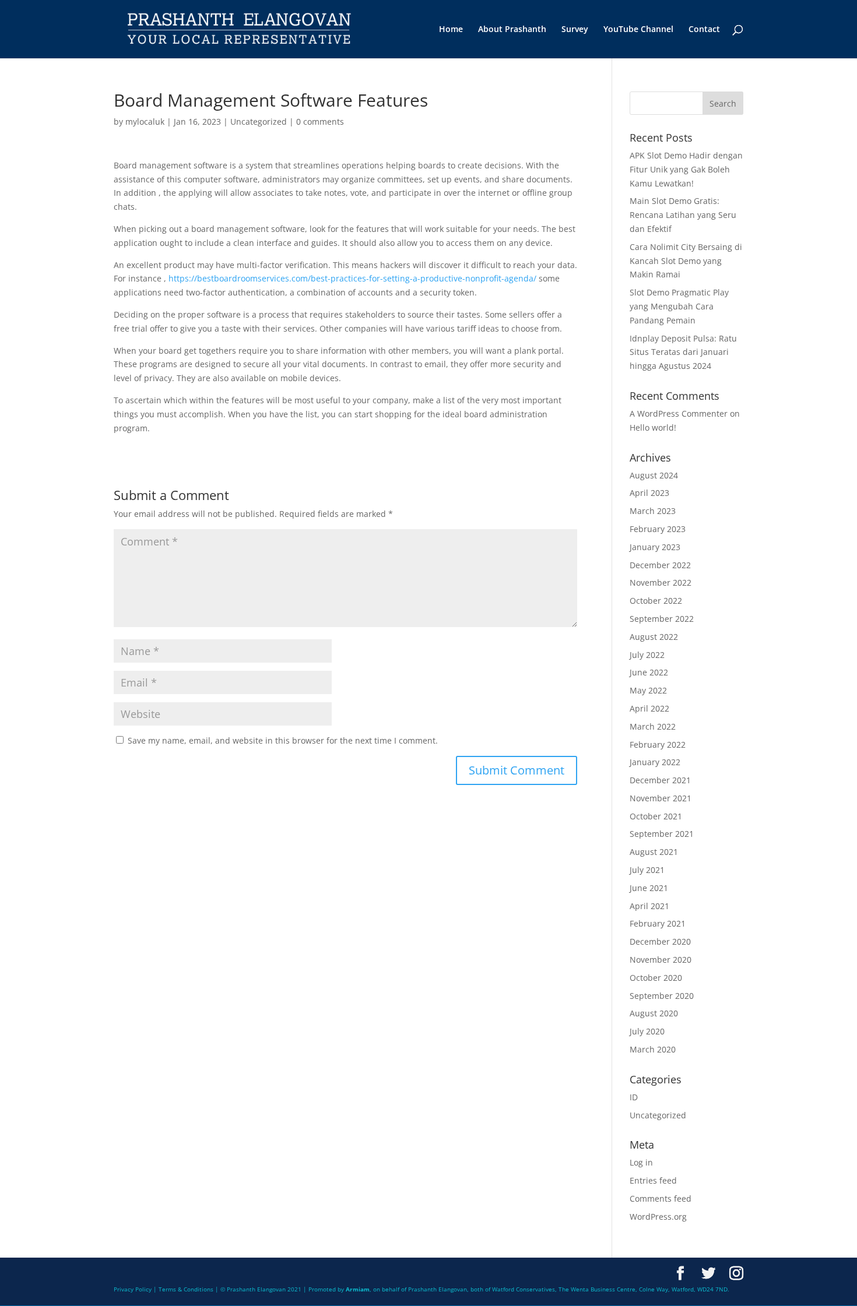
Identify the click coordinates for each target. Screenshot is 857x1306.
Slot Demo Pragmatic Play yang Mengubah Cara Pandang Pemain (679, 306)
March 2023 (653, 510)
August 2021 (654, 851)
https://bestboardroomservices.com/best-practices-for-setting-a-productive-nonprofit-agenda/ (352, 278)
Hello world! (653, 427)
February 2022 (658, 744)
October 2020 (656, 977)
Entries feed (653, 1180)
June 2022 (649, 672)
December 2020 (660, 941)
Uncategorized (258, 121)
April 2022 (649, 708)
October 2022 (656, 600)
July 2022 (647, 654)
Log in (641, 1162)
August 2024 (654, 475)
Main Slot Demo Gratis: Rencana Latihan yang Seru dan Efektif (683, 214)
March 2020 (653, 1049)
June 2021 (649, 887)
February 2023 (658, 528)
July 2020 (647, 1031)
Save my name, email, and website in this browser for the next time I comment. (283, 740)
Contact (704, 29)
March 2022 (653, 726)
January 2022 (655, 762)
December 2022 (660, 565)
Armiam (358, 1289)
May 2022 (648, 690)
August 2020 (654, 1013)
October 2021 (656, 816)
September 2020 (662, 995)
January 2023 (655, 546)
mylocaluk (144, 121)
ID (634, 1097)
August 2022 (654, 636)
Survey (574, 29)
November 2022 (660, 582)
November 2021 (660, 798)
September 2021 (662, 833)
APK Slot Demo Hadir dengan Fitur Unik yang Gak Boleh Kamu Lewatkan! (686, 169)
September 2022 (662, 618)
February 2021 (658, 923)
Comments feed (660, 1198)
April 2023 (649, 492)
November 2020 (660, 959)
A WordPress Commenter (679, 413)
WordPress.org (658, 1216)
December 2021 (660, 780)
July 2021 (647, 869)
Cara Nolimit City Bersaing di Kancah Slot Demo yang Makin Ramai (686, 260)
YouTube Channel (638, 29)
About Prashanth (512, 29)
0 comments (320, 121)
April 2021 (649, 905)
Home (451, 29)
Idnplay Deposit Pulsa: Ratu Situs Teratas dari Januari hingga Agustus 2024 (683, 352)
